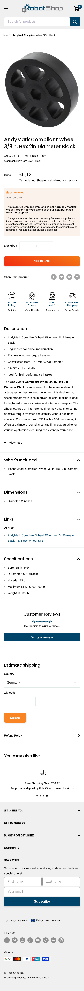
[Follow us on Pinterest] (30, 940)
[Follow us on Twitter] (15, 940)
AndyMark (11, 156)
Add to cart (42, 261)
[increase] (48, 246)
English (51, 920)
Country (9, 673)
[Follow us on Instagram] (22, 940)
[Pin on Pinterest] (61, 277)
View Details (32, 310)
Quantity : (10, 245)
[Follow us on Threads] (61, 940)
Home (5, 35)
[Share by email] (77, 277)
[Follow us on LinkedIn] (53, 940)
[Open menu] (6, 8)
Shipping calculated (48, 180)
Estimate (15, 717)
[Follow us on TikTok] (46, 940)
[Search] (75, 21)
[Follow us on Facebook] (7, 940)
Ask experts (52, 310)
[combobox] (37, 21)
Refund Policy (13, 735)
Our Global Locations (16, 920)
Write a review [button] (42, 637)
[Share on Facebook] (54, 277)
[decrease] (24, 246)
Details (12, 310)
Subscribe (42, 901)
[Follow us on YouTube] (38, 940)
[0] (76, 8)
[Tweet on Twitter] (69, 277)
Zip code (10, 692)
